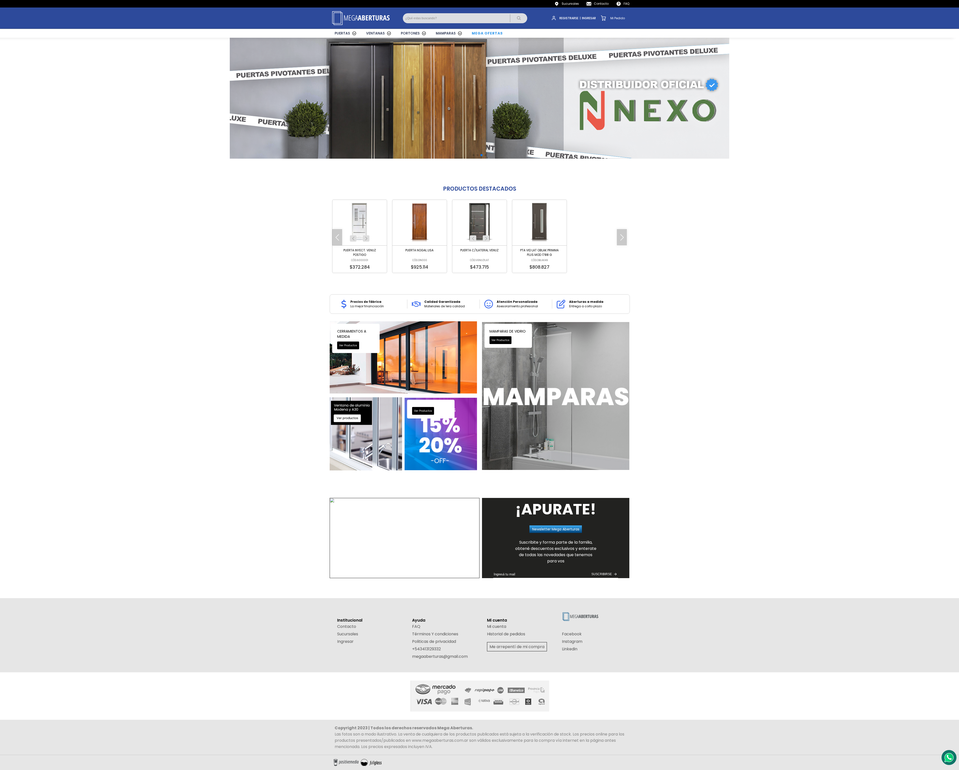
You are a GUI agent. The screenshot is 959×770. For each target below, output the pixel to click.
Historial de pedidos (506, 634)
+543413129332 (426, 649)
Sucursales (570, 3)
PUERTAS (342, 33)
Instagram (572, 641)
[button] (353, 238)
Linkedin (569, 649)
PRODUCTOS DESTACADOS (479, 189)
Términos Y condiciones (435, 634)
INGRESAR (589, 18)
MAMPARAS (446, 33)
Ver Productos (348, 345)
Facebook (572, 634)
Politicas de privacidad (434, 641)
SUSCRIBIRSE (601, 574)
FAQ (626, 3)
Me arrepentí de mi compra (516, 647)
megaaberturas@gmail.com (440, 656)
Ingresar (345, 641)
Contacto (601, 3)
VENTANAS (375, 33)
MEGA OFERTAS (487, 33)
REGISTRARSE (568, 18)
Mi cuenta (496, 626)
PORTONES (410, 33)
